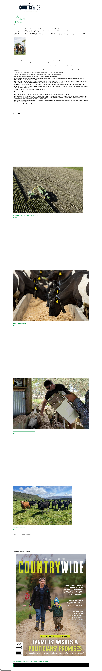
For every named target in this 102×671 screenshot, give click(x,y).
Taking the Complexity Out (19, 323)
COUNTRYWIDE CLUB (20, 19)
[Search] (18, 24)
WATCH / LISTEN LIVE (20, 18)
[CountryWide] (52, 7)
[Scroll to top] (1, 668)
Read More (15, 217)
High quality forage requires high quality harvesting (25, 215)
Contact (23, 661)
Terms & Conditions (38, 661)
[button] (16, 21)
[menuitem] (52, 15)
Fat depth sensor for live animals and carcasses (24, 431)
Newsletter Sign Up (29, 661)
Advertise (19, 661)
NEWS (16, 16)
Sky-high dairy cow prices (19, 527)
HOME (16, 15)
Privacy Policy (46, 661)
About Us (15, 661)
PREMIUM (17, 17)
